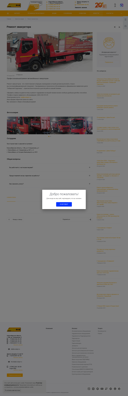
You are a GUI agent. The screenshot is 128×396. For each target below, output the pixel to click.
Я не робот (64, 204)
